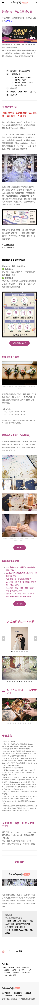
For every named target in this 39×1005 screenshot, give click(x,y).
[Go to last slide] (3, 638)
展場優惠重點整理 (20, 85)
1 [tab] (7, 681)
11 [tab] (31, 681)
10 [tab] (29, 681)
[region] (19, 668)
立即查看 (8, 21)
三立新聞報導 (9, 248)
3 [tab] (12, 681)
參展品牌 (13, 88)
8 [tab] (24, 681)
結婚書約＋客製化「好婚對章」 (25, 82)
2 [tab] (10, 681)
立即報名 (13, 95)
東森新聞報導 (9, 245)
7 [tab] (21, 681)
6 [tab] (19, 681)
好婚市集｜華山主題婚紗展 (20, 71)
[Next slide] (35, 638)
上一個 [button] (4, 667)
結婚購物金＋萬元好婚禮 (23, 77)
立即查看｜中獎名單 (19, 343)
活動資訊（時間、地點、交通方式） (23, 92)
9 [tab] (26, 681)
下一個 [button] (34, 667)
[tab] (11, 651)
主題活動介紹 (15, 74)
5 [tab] (17, 681)
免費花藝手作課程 (20, 80)
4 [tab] (14, 681)
